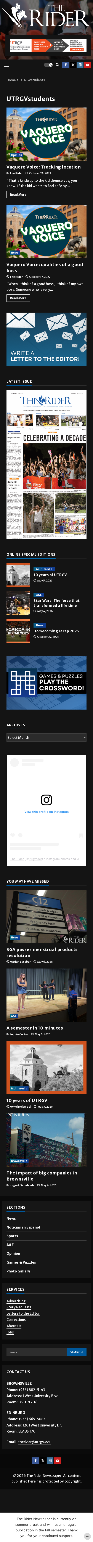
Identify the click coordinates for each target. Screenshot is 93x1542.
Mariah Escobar (20, 961)
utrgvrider (35, 859)
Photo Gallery (18, 1271)
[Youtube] (87, 64)
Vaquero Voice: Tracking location (46, 134)
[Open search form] (57, 64)
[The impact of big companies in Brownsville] (46, 1140)
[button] (6, 64)
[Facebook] (65, 64)
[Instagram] (80, 64)
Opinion (16, 155)
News (14, 252)
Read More (20, 194)
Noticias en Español (23, 1227)
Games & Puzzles (21, 1262)
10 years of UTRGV (18, 575)
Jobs (10, 1332)
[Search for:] (36, 1352)
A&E (39, 594)
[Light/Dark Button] (48, 65)
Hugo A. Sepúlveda (22, 1185)
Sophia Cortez (19, 1034)
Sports (12, 1236)
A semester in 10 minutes (34, 1028)
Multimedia (44, 569)
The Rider (16, 173)
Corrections (16, 1319)
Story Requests (18, 1307)
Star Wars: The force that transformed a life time (18, 603)
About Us (13, 1326)
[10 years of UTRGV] (46, 1067)
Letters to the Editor (23, 1313)
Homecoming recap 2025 (18, 631)
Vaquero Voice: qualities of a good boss (46, 231)
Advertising (16, 1301)
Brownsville (19, 1161)
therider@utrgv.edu (34, 1442)
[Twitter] (73, 64)
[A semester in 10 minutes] (46, 995)
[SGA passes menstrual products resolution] (46, 916)
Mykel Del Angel (20, 1106)
